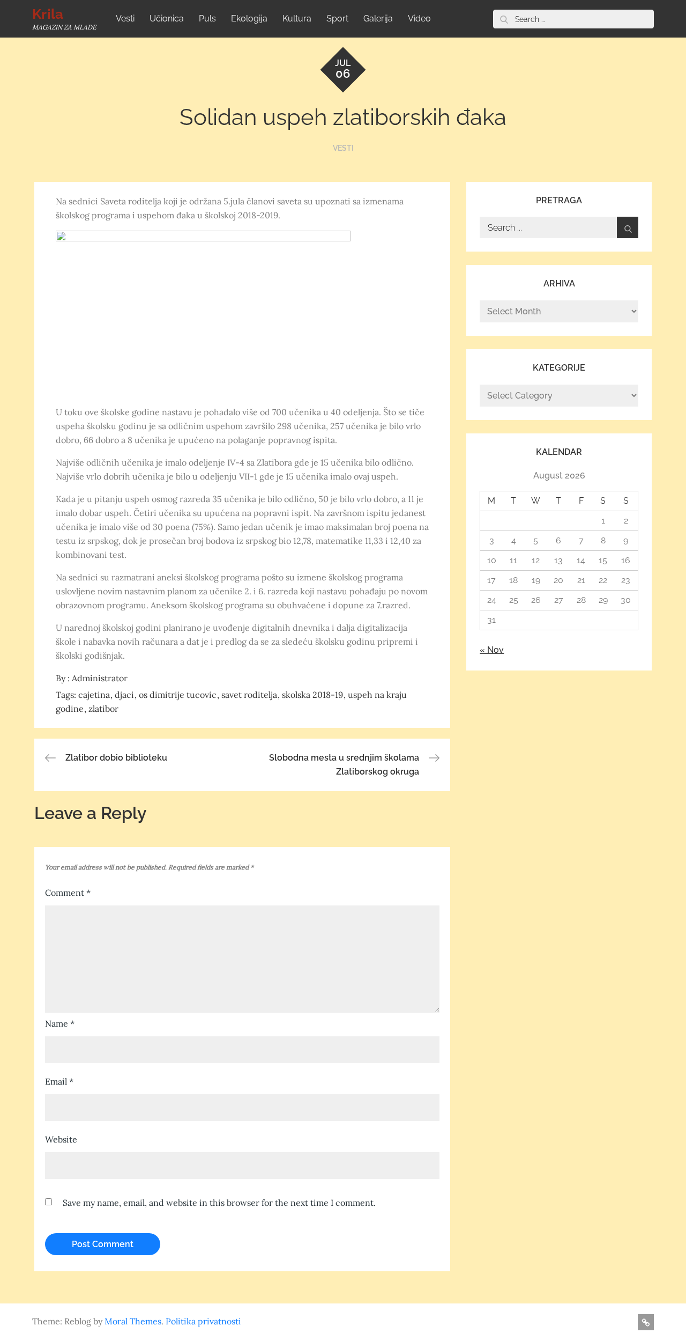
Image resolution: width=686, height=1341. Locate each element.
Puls (207, 18)
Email (59, 1081)
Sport (337, 18)
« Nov (492, 650)
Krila (47, 14)
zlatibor (103, 708)
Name (59, 1023)
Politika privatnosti (203, 1321)
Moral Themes (133, 1321)
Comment (68, 892)
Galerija (378, 18)
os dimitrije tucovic (178, 694)
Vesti (125, 18)
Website (61, 1139)
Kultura (296, 18)
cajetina (94, 694)
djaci (124, 694)
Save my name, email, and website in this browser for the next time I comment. (219, 1202)
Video (419, 18)
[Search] (503, 19)
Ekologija (249, 18)
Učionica (167, 18)
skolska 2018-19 (312, 694)
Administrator (100, 678)
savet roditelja (249, 694)
